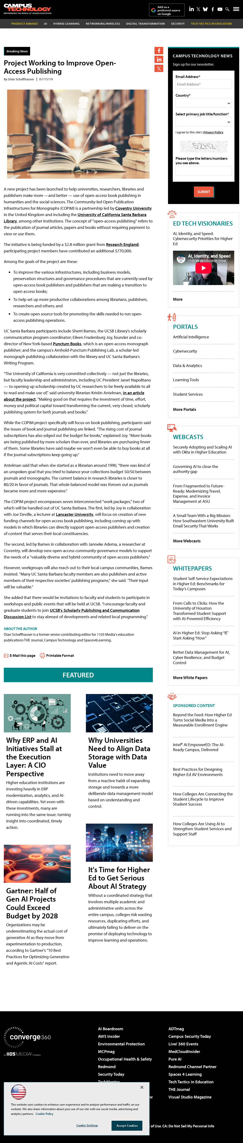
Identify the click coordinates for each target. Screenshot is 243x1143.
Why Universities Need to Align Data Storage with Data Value (119, 752)
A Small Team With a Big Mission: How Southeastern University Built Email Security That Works (203, 520)
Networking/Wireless (103, 23)
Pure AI (175, 1059)
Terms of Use (150, 1126)
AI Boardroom (110, 1028)
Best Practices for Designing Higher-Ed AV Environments (198, 772)
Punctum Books (67, 343)
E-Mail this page (22, 655)
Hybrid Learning (66, 23)
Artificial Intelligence (191, 337)
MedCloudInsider (184, 1051)
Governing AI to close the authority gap (195, 469)
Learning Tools (186, 379)
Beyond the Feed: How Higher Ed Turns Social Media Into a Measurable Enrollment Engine (202, 720)
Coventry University (133, 208)
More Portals (184, 409)
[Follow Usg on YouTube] (220, 9)
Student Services (188, 394)
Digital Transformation (145, 23)
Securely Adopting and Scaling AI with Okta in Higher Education (202, 449)
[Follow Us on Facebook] (212, 9)
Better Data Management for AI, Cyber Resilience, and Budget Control (201, 657)
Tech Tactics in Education (191, 1081)
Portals (185, 326)
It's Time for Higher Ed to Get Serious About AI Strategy (119, 878)
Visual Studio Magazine (189, 1097)
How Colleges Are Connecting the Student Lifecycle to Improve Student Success (203, 799)
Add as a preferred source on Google (169, 10)
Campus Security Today (189, 1036)
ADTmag (176, 1028)
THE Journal (179, 1089)
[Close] (142, 1087)
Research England (122, 244)
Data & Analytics (187, 365)
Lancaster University (74, 514)
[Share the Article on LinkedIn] (159, 59)
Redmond (107, 1066)
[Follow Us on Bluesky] (205, 9)
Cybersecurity (185, 351)
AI (45, 23)
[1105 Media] (27, 1080)
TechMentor (109, 1081)
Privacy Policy (213, 132)
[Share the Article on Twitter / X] (159, 68)
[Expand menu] (236, 10)
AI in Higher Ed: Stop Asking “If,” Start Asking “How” (200, 635)
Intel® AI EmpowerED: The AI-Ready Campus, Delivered (198, 747)
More (177, 299)
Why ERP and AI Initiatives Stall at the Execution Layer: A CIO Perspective (34, 756)
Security (178, 23)
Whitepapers (192, 568)
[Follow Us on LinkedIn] (191, 8)
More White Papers (190, 677)
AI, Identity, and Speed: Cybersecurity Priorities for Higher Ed (203, 238)
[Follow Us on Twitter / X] (198, 9)
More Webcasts (187, 541)
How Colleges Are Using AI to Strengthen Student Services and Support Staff (202, 829)
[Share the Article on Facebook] (159, 51)
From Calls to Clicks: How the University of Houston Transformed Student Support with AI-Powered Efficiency (199, 610)
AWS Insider (109, 1036)
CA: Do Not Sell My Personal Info (188, 1126)
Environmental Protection (121, 1044)
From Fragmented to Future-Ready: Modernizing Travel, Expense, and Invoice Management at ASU (198, 493)
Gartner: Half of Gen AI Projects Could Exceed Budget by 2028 (32, 903)
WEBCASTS (188, 436)
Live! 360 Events (183, 1044)
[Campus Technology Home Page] (27, 8)
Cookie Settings (87, 1125)
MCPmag (106, 1051)
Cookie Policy (44, 1114)
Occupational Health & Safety (125, 1059)
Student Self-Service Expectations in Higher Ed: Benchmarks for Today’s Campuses (203, 583)
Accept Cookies (127, 1125)
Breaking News (17, 51)
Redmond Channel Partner (192, 1066)
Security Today (111, 1074)
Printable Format (60, 655)
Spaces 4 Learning (185, 1074)
